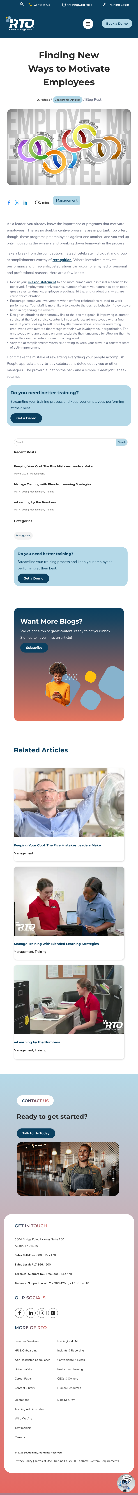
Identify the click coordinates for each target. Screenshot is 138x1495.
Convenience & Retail (71, 1360)
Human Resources (69, 1388)
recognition (62, 259)
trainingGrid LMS (68, 1341)
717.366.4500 (41, 1265)
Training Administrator (29, 1409)
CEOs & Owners (67, 1379)
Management (66, 200)
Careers (20, 1437)
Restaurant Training (70, 1369)
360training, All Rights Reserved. (43, 1452)
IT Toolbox (81, 1461)
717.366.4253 (57, 1283)
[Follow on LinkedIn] (31, 1313)
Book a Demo (117, 23)
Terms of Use (43, 1461)
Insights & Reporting (70, 1351)
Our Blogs (43, 100)
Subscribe (34, 648)
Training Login (118, 4)
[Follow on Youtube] (53, 1313)
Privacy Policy (23, 1461)
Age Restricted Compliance (32, 1360)
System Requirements (104, 1461)
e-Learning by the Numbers (35, 502)
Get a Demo (26, 418)
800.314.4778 (62, 1274)
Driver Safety (23, 1369)
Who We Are (23, 1419)
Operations (22, 1400)
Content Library (25, 1388)
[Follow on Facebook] (19, 1313)
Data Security (66, 1400)
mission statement (42, 282)
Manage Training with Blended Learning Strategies (52, 484)
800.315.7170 (46, 1255)
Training (49, 491)
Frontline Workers (27, 1341)
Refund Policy (63, 1461)
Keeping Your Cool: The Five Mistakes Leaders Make (53, 466)
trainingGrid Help (80, 4)
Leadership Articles (67, 100)
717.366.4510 (79, 1283)
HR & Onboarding (26, 1351)
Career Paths (23, 1379)
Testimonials (23, 1428)
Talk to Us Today (35, 1133)
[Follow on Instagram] (42, 1313)
